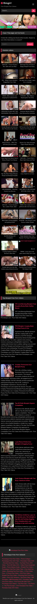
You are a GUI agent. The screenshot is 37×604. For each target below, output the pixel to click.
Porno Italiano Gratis (13, 567)
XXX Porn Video (25, 573)
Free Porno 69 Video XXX (22, 581)
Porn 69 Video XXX (13, 565)
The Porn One (22, 583)
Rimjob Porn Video (27, 567)
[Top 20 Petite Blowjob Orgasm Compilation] (7, 415)
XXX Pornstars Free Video (24, 585)
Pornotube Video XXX (27, 561)
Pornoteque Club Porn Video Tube (12, 569)
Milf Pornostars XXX (15, 579)
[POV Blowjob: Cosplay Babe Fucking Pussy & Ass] (7, 338)
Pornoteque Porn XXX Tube (10, 561)
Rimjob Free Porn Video (9, 575)
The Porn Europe (9, 585)
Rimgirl (7, 3)
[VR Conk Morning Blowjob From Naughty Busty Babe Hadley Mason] (7, 316)
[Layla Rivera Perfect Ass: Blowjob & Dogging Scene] (7, 454)
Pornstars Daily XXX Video (10, 588)
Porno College (25, 559)
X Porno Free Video (12, 573)
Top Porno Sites (25, 577)
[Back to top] (32, 599)
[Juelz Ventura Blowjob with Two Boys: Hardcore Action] (7, 490)
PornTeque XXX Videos (9, 583)
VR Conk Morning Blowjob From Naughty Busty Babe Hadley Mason (25, 306)
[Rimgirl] (18, 595)
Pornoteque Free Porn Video (11, 559)
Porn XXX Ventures (13, 577)
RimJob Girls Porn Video (10, 563)
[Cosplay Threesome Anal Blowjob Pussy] (7, 376)
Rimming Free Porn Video (15, 571)
